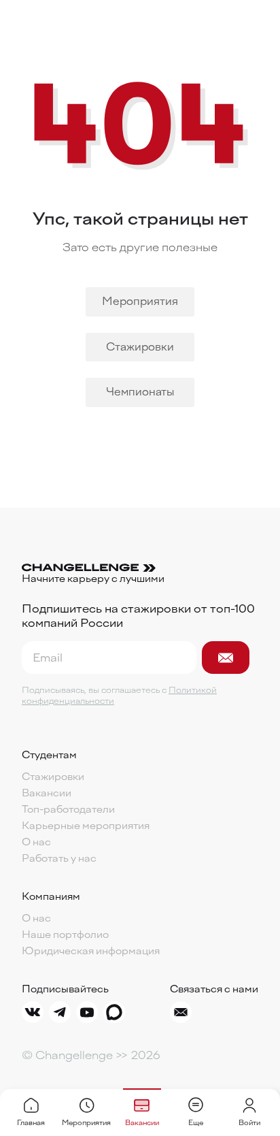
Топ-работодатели (68, 810)
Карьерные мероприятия (86, 826)
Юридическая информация (91, 951)
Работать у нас (59, 859)
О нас (36, 842)
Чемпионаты (140, 392)
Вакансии (46, 793)
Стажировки (140, 347)
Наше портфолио (65, 935)
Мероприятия (140, 301)
